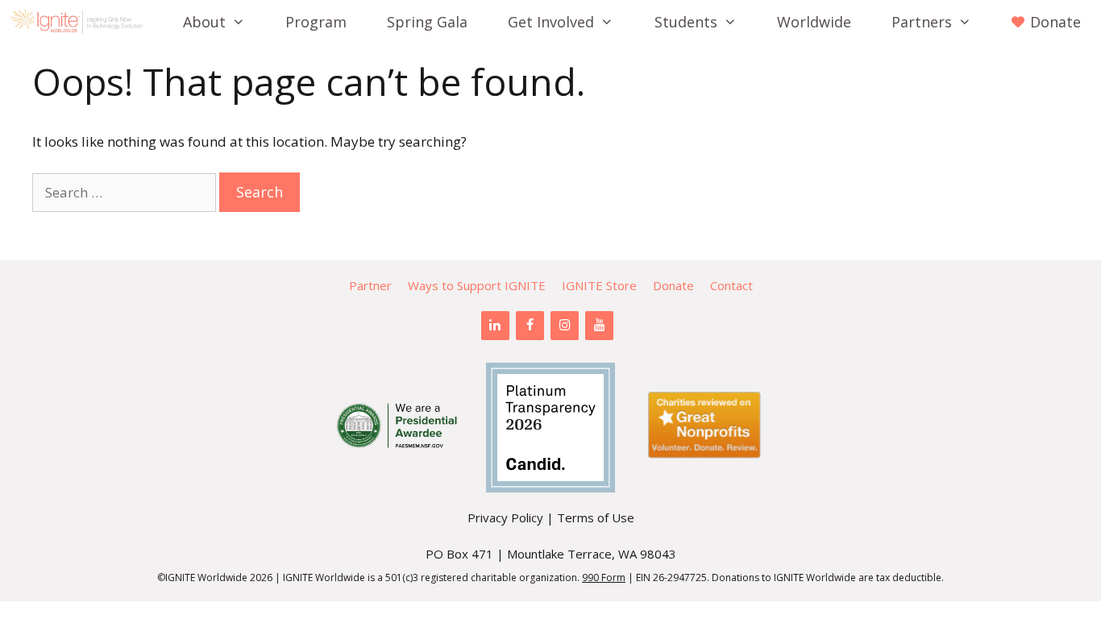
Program (316, 21)
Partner (370, 285)
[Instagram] (564, 325)
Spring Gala (427, 21)
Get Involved (551, 21)
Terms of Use (595, 517)
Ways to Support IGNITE (477, 285)
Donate (673, 285)
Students (685, 21)
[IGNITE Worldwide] (80, 22)
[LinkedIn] (495, 325)
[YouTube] (599, 325)
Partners (921, 21)
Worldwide (814, 21)
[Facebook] (530, 325)
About (204, 21)
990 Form (603, 577)
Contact (731, 285)
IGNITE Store (599, 285)
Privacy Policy (505, 517)
